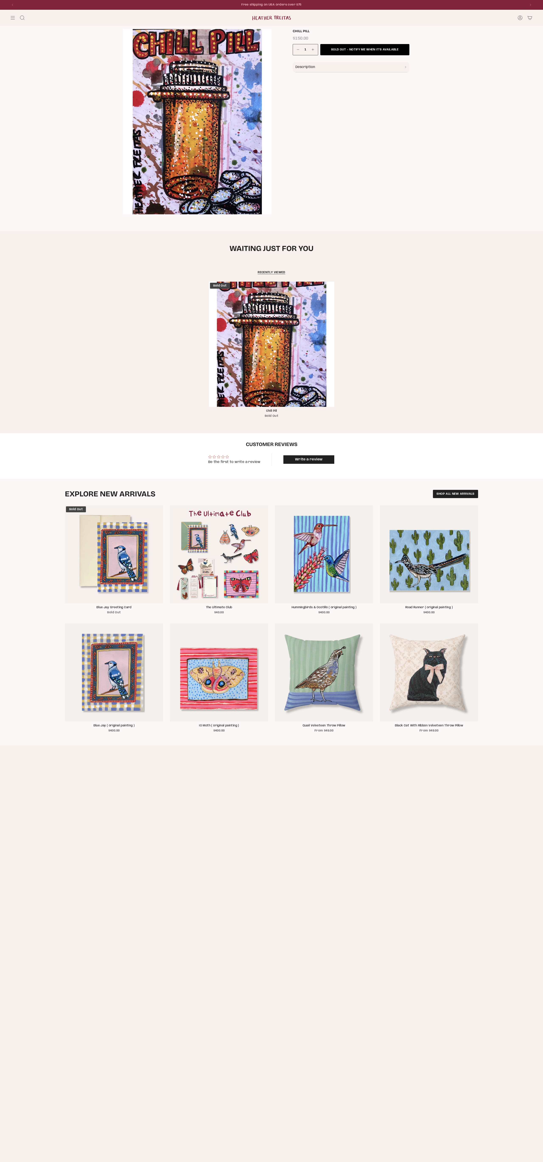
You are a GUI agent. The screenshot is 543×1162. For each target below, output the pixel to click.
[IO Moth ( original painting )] (219, 672)
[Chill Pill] (271, 344)
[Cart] (530, 18)
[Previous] (12, 5)
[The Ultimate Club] (219, 554)
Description (305, 67)
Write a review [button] (309, 459)
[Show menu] (12, 18)
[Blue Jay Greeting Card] (114, 554)
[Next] (530, 5)
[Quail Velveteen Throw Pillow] (324, 672)
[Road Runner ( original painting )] (429, 554)
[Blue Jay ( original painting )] (114, 672)
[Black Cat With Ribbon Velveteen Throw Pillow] (429, 672)
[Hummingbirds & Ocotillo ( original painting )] (324, 554)
